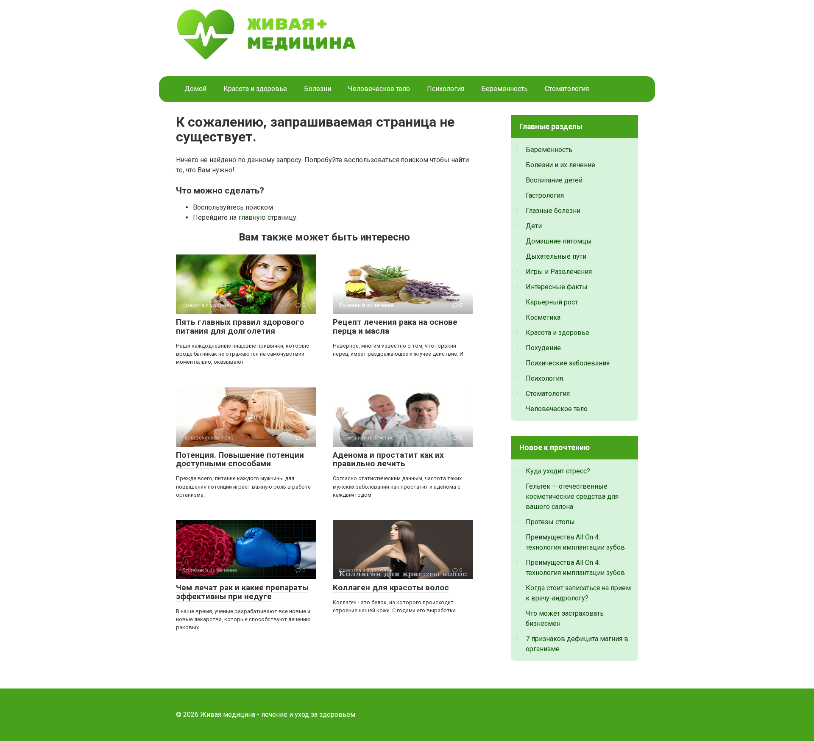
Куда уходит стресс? (558, 471)
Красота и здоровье (255, 89)
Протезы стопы (550, 522)
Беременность (504, 89)
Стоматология (567, 89)
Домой (195, 89)
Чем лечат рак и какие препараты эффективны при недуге (242, 592)
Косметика (543, 317)
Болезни (317, 89)
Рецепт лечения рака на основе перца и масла (395, 326)
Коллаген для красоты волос (391, 587)
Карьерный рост (552, 302)
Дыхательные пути (556, 256)
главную (252, 217)
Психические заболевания (568, 363)
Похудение (543, 348)
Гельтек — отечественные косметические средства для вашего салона (572, 496)
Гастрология (545, 195)
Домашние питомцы (559, 241)
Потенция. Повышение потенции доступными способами (240, 459)
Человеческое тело (379, 89)
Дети (534, 226)
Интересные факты (557, 287)
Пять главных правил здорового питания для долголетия (240, 326)
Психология (445, 89)
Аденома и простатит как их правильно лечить (388, 459)
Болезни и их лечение (560, 165)
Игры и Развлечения (559, 272)
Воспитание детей (554, 180)
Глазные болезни (553, 211)
